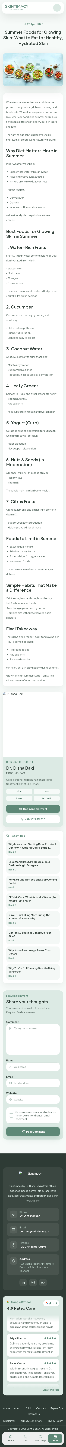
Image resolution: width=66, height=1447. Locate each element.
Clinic (29, 1408)
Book (55, 1440)
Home (6, 1408)
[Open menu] (57, 8)
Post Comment (35, 1131)
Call (25, 1440)
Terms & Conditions (31, 1420)
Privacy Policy (55, 1420)
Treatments (33, 1413)
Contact (41, 1408)
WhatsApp (40, 1440)
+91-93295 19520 (35, 819)
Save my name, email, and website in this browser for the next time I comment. (35, 1115)
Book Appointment (35, 808)
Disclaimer (9, 1420)
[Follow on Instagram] (33, 1282)
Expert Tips (57, 1408)
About (17, 1408)
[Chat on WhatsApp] (43, 1282)
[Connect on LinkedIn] (23, 1282)
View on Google (51, 1389)
